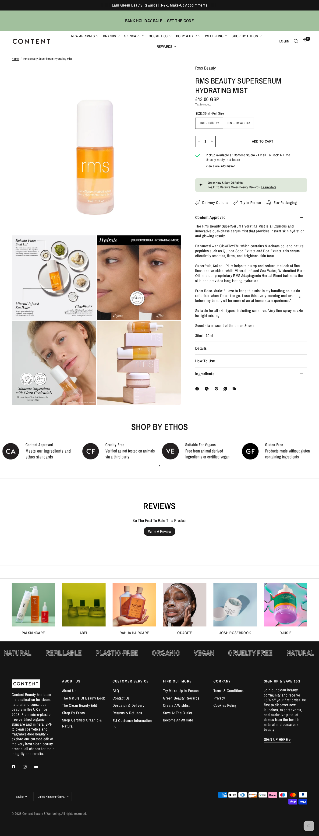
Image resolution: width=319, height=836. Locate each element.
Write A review (159, 531)
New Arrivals (83, 36)
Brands (109, 36)
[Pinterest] (217, 389)
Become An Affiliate (178, 720)
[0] (304, 41)
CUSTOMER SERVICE (131, 681)
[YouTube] (39, 767)
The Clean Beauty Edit (79, 705)
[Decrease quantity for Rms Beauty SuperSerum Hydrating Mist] (198, 141)
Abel (84, 633)
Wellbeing (214, 36)
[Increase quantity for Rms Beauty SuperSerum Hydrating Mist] (211, 141)
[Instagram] (28, 767)
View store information (220, 166)
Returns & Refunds (127, 712)
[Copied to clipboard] (235, 389)
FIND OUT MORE (177, 681)
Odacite (184, 633)
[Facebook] (198, 389)
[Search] (296, 41)
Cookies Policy (225, 705)
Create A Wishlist (176, 705)
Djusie (285, 633)
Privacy (219, 698)
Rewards (165, 46)
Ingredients (204, 373)
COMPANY (222, 681)
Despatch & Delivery (128, 705)
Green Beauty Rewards (181, 698)
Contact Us (121, 698)
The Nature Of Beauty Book (83, 698)
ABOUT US (71, 681)
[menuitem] (85, 36)
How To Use (205, 361)
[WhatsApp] (226, 389)
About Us (69, 690)
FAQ (116, 690)
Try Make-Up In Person (181, 690)
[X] (207, 389)
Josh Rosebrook (235, 633)
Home (15, 59)
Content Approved (210, 217)
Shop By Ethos (245, 36)
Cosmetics (158, 36)
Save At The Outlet (177, 712)
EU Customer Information (132, 720)
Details (201, 348)
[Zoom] (171, 75)
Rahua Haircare (134, 633)
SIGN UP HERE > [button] (277, 739)
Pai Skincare (33, 633)
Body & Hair (186, 36)
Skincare (132, 36)
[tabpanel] (40, 451)
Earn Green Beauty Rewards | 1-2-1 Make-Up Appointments (159, 5)
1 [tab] (159, 465)
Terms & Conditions (228, 690)
